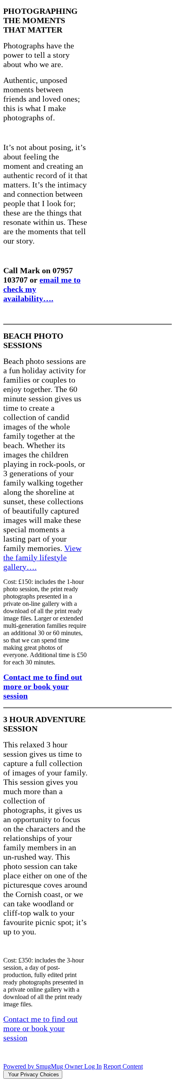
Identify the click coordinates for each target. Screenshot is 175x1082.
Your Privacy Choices (33, 1074)
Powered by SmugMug (34, 1066)
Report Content (123, 1066)
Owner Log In (83, 1066)
